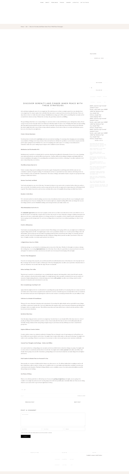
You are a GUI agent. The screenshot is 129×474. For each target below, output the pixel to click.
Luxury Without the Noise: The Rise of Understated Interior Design (99, 186)
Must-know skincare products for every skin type (97, 153)
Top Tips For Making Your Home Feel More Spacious (97, 182)
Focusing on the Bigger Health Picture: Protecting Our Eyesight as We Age (98, 145)
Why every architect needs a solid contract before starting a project (98, 168)
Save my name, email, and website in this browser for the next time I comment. (37, 432)
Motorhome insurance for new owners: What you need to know (98, 158)
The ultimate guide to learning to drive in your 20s (98, 163)
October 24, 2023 (81, 395)
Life (27, 26)
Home (22, 26)
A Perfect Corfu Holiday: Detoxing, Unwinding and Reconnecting (97, 172)
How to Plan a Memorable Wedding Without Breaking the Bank (98, 177)
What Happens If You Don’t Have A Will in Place (98, 149)
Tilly (22, 395)
